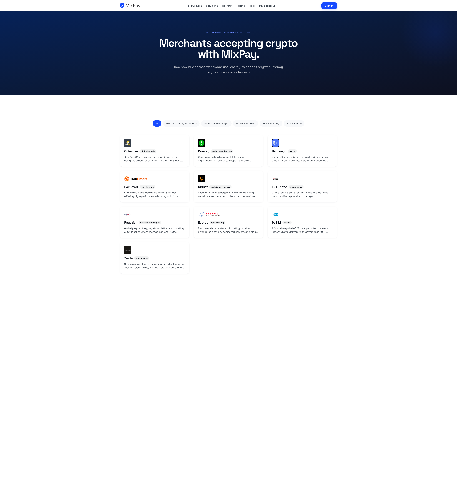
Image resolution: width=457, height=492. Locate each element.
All (157, 123)
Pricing (241, 5)
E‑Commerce (294, 123)
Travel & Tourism (245, 123)
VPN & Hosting (270, 123)
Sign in (329, 5)
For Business (194, 5)
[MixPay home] (130, 6)
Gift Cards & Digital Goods (181, 123)
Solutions (212, 5)
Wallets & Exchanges (216, 123)
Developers (265, 5)
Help (252, 5)
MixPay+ (227, 5)
